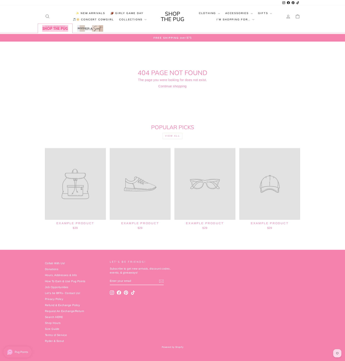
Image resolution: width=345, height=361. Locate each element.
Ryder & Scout (54, 340)
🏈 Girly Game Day (127, 13)
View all (172, 136)
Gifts (263, 13)
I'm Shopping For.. (234, 19)
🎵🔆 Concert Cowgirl (93, 19)
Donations (51, 269)
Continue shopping (172, 86)
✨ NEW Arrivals (90, 13)
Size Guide (52, 328)
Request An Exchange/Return (64, 311)
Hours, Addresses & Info (61, 275)
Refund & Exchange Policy (62, 305)
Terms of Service (56, 335)
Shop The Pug (172, 16)
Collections (131, 19)
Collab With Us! (55, 263)
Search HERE (54, 317)
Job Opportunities (56, 287)
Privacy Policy (54, 299)
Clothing (208, 13)
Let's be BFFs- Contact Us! (62, 293)
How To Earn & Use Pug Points (65, 281)
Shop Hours (53, 322)
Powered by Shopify (172, 347)
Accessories (237, 13)
